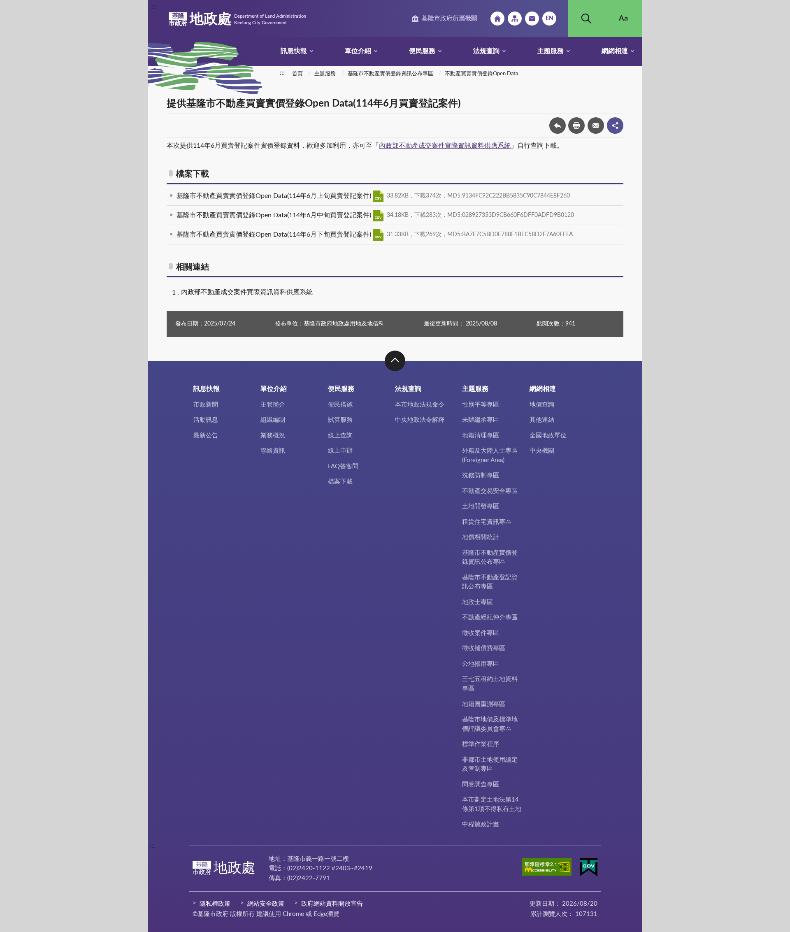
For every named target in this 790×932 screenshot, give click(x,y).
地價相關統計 (480, 537)
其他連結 (542, 420)
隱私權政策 (215, 904)
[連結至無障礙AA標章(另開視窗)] (547, 868)
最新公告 (205, 435)
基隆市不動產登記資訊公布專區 (490, 582)
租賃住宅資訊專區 (486, 522)
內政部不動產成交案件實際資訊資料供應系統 (445, 145)
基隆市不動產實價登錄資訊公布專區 (390, 74)
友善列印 (576, 125)
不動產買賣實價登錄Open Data (481, 74)
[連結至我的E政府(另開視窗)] (588, 868)
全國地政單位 (548, 435)
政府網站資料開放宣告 (332, 904)
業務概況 (272, 435)
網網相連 (615, 51)
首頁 (297, 74)
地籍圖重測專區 (483, 704)
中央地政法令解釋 (419, 420)
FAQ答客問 (343, 466)
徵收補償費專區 (483, 648)
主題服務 (550, 51)
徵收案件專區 (480, 633)
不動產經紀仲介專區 (490, 617)
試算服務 (340, 420)
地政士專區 (477, 602)
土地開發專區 (480, 506)
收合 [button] (395, 361)
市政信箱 (532, 19)
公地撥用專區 (480, 664)
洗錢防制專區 (480, 475)
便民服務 (422, 51)
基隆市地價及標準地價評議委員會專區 (490, 724)
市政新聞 (205, 405)
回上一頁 (557, 125)
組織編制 (272, 420)
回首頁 (497, 19)
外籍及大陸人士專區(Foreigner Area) (490, 455)
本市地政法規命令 (419, 405)
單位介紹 (358, 51)
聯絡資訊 (272, 451)
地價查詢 (542, 405)
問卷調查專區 (480, 784)
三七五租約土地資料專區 (490, 684)
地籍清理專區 (480, 435)
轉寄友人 (596, 125)
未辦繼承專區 (480, 420)
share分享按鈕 (615, 125)
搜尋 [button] (586, 18)
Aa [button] (623, 18)
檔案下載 (340, 482)
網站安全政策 (265, 904)
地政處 (237, 19)
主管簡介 (272, 405)
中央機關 (542, 451)
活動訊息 (205, 420)
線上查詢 (340, 435)
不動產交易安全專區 (490, 491)
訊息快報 (294, 51)
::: (152, 6)
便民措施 (340, 405)
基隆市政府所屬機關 (449, 18)
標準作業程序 (480, 744)
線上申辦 (340, 451)
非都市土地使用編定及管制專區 (490, 764)
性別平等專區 (480, 405)
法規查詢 (486, 51)
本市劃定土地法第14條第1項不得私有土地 (491, 804)
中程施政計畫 (480, 824)
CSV (378, 196)
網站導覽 (515, 19)
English (549, 19)
